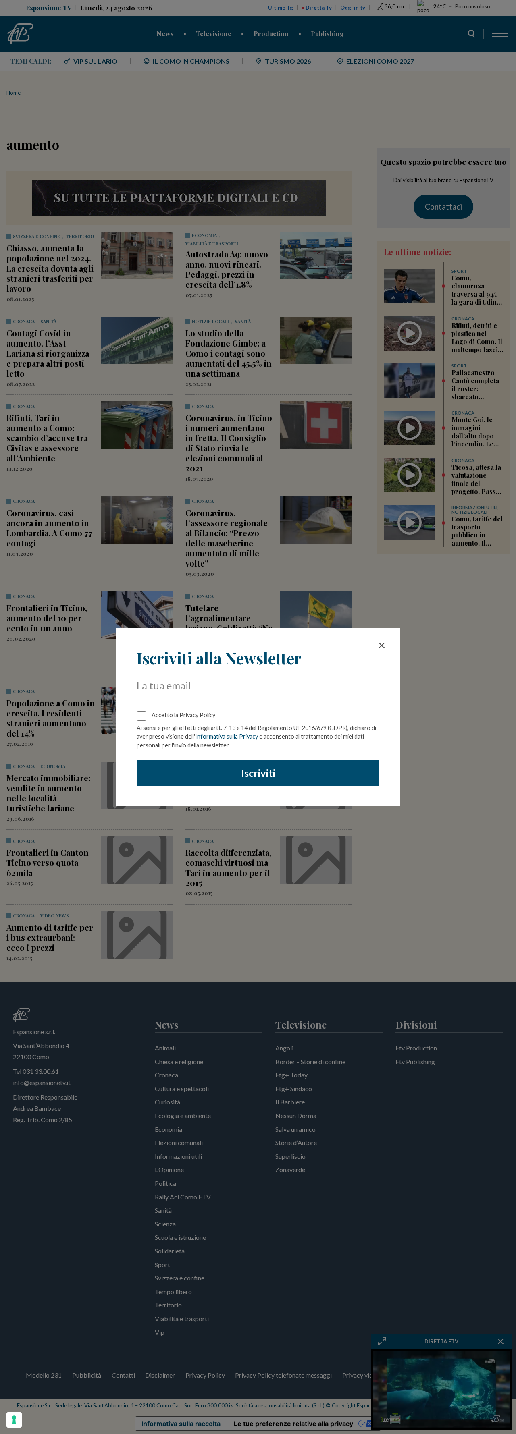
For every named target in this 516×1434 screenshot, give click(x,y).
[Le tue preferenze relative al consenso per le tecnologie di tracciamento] (14, 1420)
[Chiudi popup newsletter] (382, 645)
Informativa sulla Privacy (226, 736)
